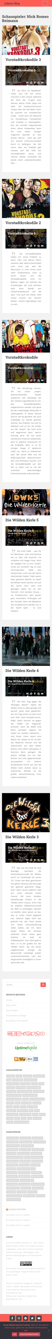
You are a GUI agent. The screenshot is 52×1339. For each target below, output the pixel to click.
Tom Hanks (32, 1192)
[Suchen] (43, 984)
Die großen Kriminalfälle (17, 1020)
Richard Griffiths (38, 1184)
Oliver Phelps (12, 1184)
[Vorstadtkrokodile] (26, 336)
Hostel (25, 1099)
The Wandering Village (16, 1015)
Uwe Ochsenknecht (14, 1196)
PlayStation (11, 1110)
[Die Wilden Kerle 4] (26, 646)
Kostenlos (36, 1103)
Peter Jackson (24, 1184)
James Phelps (37, 1161)
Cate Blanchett (39, 1142)
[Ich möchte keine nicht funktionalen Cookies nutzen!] (48, 1330)
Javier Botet (35, 1165)
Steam (42, 1114)
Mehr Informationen (29, 1334)
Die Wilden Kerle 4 (22, 670)
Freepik (28, 1296)
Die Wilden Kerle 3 (22, 836)
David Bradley (12, 1149)
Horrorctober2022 (14, 1099)
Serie (37, 1110)
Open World (32, 1107)
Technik (10, 1118)
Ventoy (9, 1000)
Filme (41, 1084)
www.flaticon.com (14, 1293)
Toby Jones (11, 1192)
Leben (9, 1107)
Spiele (35, 1114)
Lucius (23, 1107)
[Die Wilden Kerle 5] (26, 502)
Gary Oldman (36, 1153)
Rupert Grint (25, 1188)
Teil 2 (24, 1118)
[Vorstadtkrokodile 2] (26, 198)
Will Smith (40, 1196)
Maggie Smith (24, 1176)
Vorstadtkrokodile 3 (23, 59)
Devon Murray (38, 1149)
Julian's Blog (12, 3)
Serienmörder (12, 1114)
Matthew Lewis (12, 1180)
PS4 (31, 1110)
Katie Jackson (12, 1176)
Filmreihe (10, 1087)
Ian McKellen (25, 1161)
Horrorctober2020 (30, 1095)
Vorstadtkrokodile (21, 357)
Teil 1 (17, 1118)
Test (29, 1118)
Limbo (16, 1107)
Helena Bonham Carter (33, 1157)
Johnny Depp (11, 1172)
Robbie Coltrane (13, 1188)
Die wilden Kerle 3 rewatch (18, 1225)
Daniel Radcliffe (27, 1146)
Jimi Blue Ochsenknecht (26, 1169)
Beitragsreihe (39, 1076)
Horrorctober (38, 1091)
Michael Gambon (27, 1180)
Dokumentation (13, 1084)
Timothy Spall (38, 1188)
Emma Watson (23, 1153)
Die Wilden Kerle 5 (22, 520)
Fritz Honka (11, 1091)
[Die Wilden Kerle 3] (26, 812)
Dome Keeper (12, 1010)
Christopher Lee (13, 1146)
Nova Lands (11, 1005)
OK (14, 1334)
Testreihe (37, 1118)
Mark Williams (37, 1176)
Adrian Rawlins (12, 1138)
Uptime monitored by (26, 1043)
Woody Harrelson (13, 1199)
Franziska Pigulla (34, 1087)
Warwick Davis (29, 1196)
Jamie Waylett (12, 1165)
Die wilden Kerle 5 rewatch (18, 1215)
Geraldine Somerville (15, 1157)
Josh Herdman (24, 1172)
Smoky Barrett (25, 1114)
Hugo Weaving (12, 1161)
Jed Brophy (11, 1169)
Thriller (9, 1122)
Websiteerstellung (21, 1122)
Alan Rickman (25, 1138)
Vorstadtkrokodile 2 (23, 222)
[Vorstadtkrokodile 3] (26, 40)
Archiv (19, 1076)
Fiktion (34, 1084)
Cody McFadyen (30, 1080)
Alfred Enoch (37, 1138)
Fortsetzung (20, 1087)
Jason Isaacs (24, 1165)
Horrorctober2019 (14, 1095)
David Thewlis (25, 1149)
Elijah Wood (11, 1153)
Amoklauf (10, 1076)
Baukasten (27, 1076)
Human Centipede (37, 1099)
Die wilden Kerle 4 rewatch (18, 1220)
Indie (17, 1103)
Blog (8, 1080)
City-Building (17, 1080)
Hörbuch (10, 1103)
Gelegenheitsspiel (24, 1091)
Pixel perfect (25, 1289)
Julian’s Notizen (17, 1209)
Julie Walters (36, 1172)
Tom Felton (21, 1192)
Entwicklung (25, 1084)
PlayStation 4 (22, 1110)
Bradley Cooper (26, 1142)
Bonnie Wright (12, 1142)
